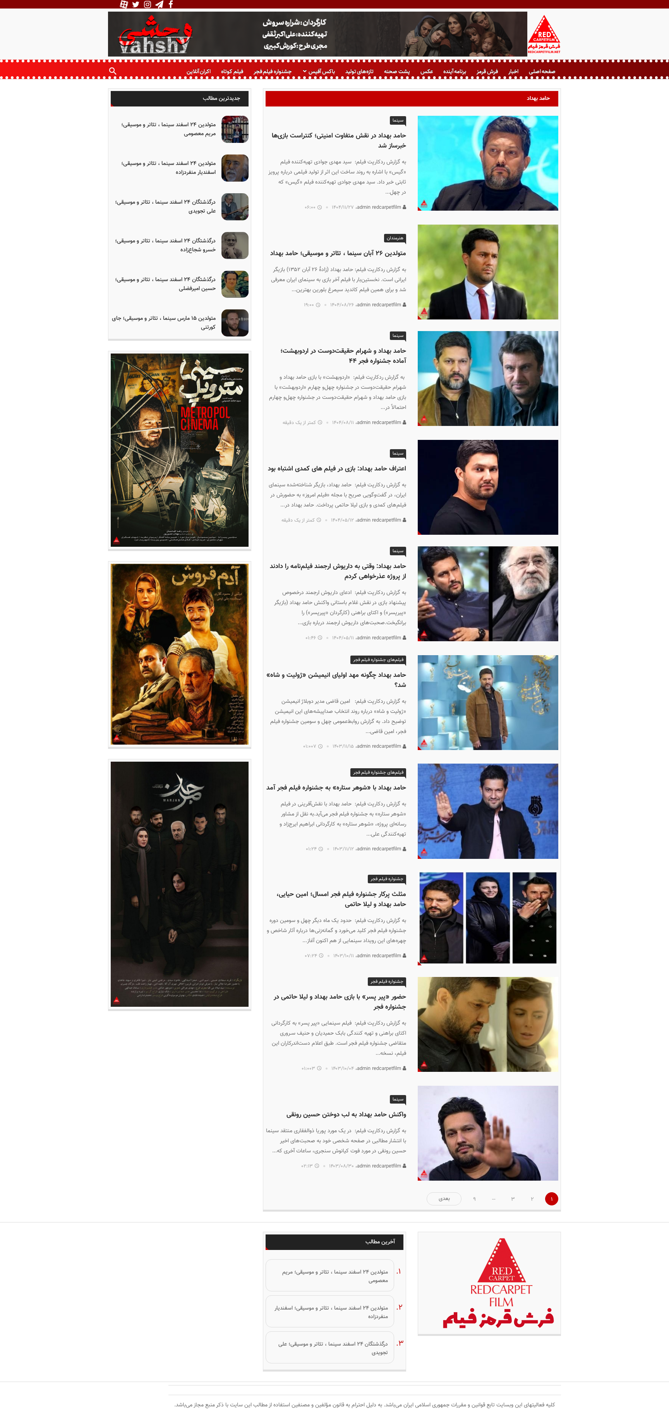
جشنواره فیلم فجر (273, 71)
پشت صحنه (397, 71)
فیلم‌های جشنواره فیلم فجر (378, 659)
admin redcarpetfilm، (379, 207)
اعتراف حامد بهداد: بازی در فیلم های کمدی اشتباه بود (337, 469)
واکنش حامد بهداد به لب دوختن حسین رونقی (346, 1115)
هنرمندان (395, 238)
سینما (398, 120)
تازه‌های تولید (359, 71)
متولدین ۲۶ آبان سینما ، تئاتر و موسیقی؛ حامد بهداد (338, 254)
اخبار (513, 71)
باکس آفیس (321, 71)
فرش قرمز (487, 71)
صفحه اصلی (542, 71)
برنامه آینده (454, 71)
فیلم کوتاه (232, 71)
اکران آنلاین (199, 71)
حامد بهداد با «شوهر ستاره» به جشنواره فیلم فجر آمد (336, 788)
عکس (426, 71)
